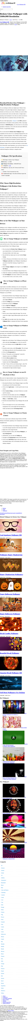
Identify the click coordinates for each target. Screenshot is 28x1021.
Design (2, 907)
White (2, 988)
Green (2, 931)
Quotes (2, 973)
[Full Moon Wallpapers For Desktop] (11, 689)
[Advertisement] (14, 40)
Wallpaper (5, 510)
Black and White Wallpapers (10, 779)
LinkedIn (18, 513)
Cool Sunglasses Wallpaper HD (11, 535)
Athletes (3, 877)
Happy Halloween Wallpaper (10, 614)
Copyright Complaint (7, 998)
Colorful (3, 895)
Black (2, 885)
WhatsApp (9, 513)
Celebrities (3, 892)
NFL (2, 958)
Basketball (3, 882)
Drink (2, 909)
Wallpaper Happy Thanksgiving (11, 555)
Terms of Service (6, 1003)
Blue (2, 887)
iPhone (2, 936)
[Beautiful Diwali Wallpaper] (11, 650)
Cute (2, 902)
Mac (2, 941)
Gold (2, 929)
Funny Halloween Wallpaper (10, 594)
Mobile (2, 946)
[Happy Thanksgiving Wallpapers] (11, 571)
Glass (4, 509)
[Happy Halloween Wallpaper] (11, 611)
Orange (2, 963)
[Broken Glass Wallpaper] (14, 63)
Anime (2, 872)
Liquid (2, 939)
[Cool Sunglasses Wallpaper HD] (11, 532)
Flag (2, 914)
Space (2, 980)
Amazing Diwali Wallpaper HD (11, 673)
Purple (2, 971)
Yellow (2, 993)
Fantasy (2, 912)
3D (1, 865)
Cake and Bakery (4, 890)
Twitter (1, 513)
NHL (2, 961)
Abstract (3, 868)
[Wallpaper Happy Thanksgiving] (11, 551)
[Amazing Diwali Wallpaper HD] (11, 670)
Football (3, 922)
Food (2, 919)
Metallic (2, 944)
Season (2, 978)
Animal (2, 870)
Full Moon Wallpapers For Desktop (12, 692)
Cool (11, 19)
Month (2, 949)
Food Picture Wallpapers (9, 762)
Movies (2, 951)
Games (2, 926)
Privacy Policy (6, 999)
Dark (2, 904)
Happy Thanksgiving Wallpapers (11, 574)
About (4, 996)
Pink (2, 966)
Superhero (3, 985)
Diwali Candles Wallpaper (9, 633)
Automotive (3, 880)
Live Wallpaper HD (21, 4)
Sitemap (4, 1000)
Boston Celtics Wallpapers (9, 746)
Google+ (14, 513)
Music (2, 953)
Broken (4, 508)
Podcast (2, 968)
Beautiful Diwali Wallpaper (9, 653)
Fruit (2, 924)
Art (1, 875)
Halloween (3, 934)
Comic (2, 897)
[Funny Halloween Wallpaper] (11, 591)
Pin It (21, 513)
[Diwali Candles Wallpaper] (11, 630)
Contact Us (5, 997)
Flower (5, 730)
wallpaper (14, 120)
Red (2, 976)
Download (2, 514)
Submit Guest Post (7, 6)
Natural (2, 956)
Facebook (5, 513)
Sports (2, 983)
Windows (3, 990)
